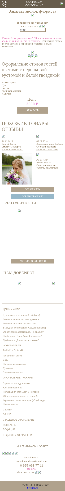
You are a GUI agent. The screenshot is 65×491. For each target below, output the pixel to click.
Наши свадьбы (10, 404)
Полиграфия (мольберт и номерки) (21, 392)
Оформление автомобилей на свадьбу (23, 332)
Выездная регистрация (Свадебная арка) (24, 327)
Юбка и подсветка (12, 387)
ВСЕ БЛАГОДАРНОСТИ (32, 261)
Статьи (7, 409)
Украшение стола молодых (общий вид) (24, 400)
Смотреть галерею (11, 146)
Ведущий (9, 429)
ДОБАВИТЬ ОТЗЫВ (32, 196)
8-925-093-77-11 (34, 2)
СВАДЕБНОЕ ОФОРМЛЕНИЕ (18, 419)
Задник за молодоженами (16, 383)
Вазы (5, 360)
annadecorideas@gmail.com (32, 22)
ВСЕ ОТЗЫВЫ (32, 189)
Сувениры (8, 368)
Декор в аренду (13, 349)
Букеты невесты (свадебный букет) (21, 315)
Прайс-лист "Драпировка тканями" (21, 340)
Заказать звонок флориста (32, 11)
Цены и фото (11, 309)
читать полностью (12, 149)
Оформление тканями (18, 377)
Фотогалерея (12, 345)
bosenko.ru (32, 487)
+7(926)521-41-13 (34, 5)
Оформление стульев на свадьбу (20, 396)
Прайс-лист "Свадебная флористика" (22, 336)
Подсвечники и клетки (14, 364)
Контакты (9, 425)
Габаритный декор (12, 355)
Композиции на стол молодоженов (21, 319)
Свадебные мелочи (13, 372)
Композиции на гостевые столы (19, 323)
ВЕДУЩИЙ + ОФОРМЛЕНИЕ (18, 435)
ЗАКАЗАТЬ (32, 110)
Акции (7, 414)
